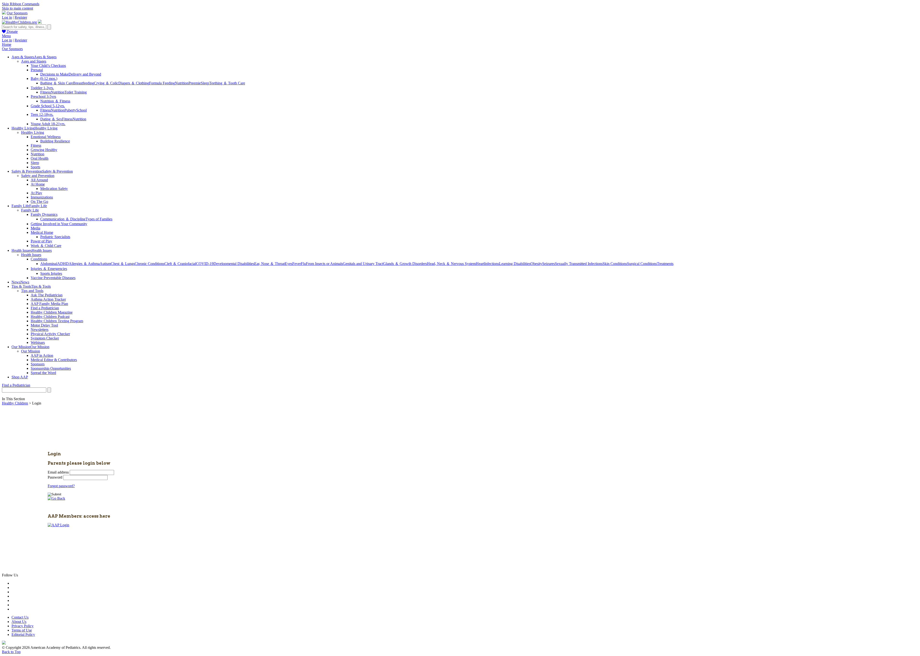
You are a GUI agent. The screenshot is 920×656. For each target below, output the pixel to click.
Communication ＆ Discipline (63, 219)
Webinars (38, 342)
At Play (36, 193)
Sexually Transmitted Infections (579, 264)
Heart (480, 264)
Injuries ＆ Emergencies (49, 269)
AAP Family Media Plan (49, 304)
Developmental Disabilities (233, 264)
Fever (296, 264)
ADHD (63, 264)
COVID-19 (204, 264)
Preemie (195, 83)
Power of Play (41, 241)
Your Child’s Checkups (48, 66)
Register (21, 17)
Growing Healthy (44, 150)
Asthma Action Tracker (48, 299)
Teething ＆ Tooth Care (227, 83)
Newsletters (39, 330)
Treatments (665, 264)
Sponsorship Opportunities (51, 368)
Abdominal (48, 264)
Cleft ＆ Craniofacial (180, 264)
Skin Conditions (615, 264)
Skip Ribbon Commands (20, 4)
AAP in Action (42, 355)
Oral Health (39, 158)
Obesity (536, 264)
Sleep (205, 83)
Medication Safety (54, 189)
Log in (7, 17)
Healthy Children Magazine (52, 312)
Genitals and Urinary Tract (363, 264)
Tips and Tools (32, 291)
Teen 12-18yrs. (42, 114)
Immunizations (42, 197)
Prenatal (37, 70)
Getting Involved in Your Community (59, 224)
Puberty (70, 110)
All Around (39, 180)
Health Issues (31, 255)
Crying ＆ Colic (106, 83)
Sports (35, 167)
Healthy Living (32, 132)
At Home (38, 184)
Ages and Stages (33, 61)
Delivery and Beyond (85, 74)
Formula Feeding (162, 83)
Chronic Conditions (149, 264)
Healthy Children (15, 403)
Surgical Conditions (642, 264)
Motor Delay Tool (44, 325)
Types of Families (99, 219)
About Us (19, 622)
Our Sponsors (17, 13)
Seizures (548, 264)
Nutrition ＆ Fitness (55, 101)
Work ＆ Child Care (46, 246)
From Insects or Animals (324, 264)
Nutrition (182, 83)
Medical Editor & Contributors (54, 360)
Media (35, 228)
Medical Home (42, 232)
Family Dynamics (44, 214)
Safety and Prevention (37, 176)
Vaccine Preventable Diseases (53, 278)
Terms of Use (22, 630)
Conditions (39, 259)
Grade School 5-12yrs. (48, 106)
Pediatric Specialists (55, 237)
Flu (303, 264)
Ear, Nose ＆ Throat (269, 264)
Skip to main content (17, 8)
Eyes (288, 264)
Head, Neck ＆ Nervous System (451, 264)
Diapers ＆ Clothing (133, 83)
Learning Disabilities (514, 264)
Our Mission (30, 351)
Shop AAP (20, 377)
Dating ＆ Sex (51, 119)
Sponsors (38, 364)
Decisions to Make (54, 74)
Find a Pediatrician (45, 308)
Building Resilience (55, 141)
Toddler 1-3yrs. (42, 88)
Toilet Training (75, 92)
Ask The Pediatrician (47, 295)
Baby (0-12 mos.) (44, 78)
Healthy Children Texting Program (57, 321)
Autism (105, 264)
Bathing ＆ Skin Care (56, 83)
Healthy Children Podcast (50, 317)
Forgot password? (61, 486)
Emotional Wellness (46, 137)
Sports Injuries (51, 273)
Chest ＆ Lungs (123, 264)
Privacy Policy (23, 626)
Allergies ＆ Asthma (84, 264)
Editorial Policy (23, 635)
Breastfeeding (83, 83)
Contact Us (20, 617)
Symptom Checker (45, 338)
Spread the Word (43, 373)
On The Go (39, 201)
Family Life (30, 210)
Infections (491, 264)
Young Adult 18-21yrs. (48, 124)
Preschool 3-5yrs (43, 96)
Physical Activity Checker (50, 334)
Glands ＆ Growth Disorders (405, 264)
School (81, 110)
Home (6, 44)
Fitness (45, 92)
